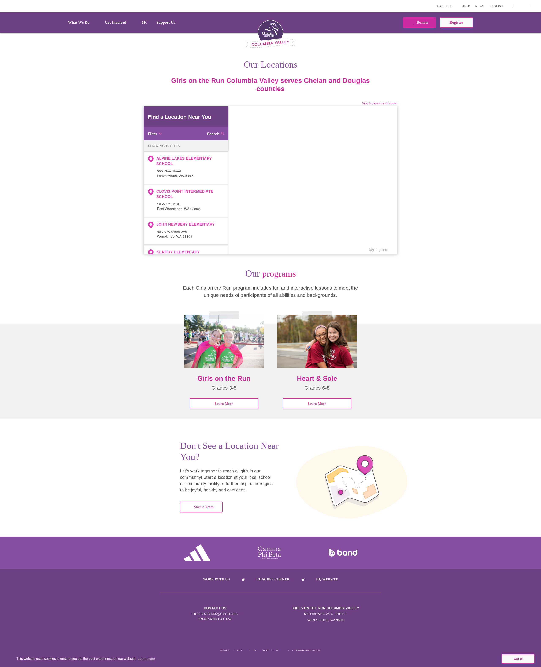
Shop (465, 6)
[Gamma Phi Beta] (269, 552)
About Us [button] (444, 6)
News (479, 6)
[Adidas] (197, 552)
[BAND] (343, 553)
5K (144, 22)
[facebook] (524, 6)
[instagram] (518, 6)
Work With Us (216, 579)
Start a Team (204, 507)
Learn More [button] (224, 403)
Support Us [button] (165, 22)
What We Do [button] (78, 22)
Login (4, 6)
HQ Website (327, 579)
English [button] (496, 6)
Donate (421, 22)
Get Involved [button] (115, 22)
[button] (535, 6)
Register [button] (456, 22)
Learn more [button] (146, 658)
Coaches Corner (272, 579)
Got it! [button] (518, 658)
